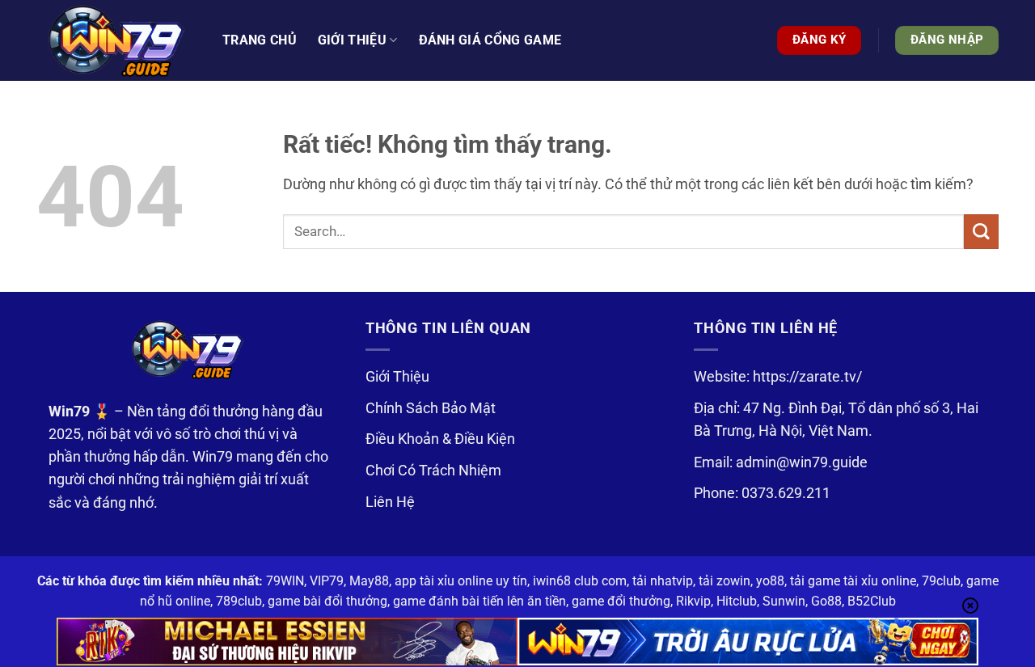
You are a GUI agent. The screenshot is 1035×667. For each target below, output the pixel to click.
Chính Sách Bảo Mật (430, 408)
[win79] (117, 40)
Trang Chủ (259, 40)
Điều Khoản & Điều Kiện (440, 439)
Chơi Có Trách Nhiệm (433, 470)
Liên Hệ (390, 502)
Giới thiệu (352, 40)
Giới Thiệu (397, 377)
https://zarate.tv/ (807, 377)
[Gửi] (981, 231)
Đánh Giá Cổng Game (490, 40)
